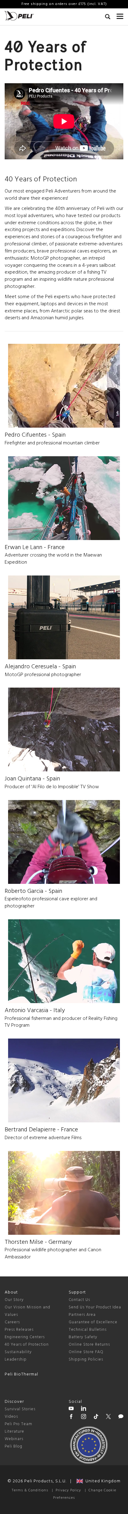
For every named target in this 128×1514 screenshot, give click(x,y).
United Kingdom (102, 1481)
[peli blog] (120, 1417)
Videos (11, 1416)
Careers (12, 1322)
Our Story (14, 1300)
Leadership (16, 1359)
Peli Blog (13, 1446)
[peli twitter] (108, 1417)
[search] (107, 18)
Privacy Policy (68, 1490)
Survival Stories (20, 1409)
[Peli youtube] (71, 1409)
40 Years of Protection (27, 1344)
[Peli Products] (71, 1417)
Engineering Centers (25, 1337)
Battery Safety (83, 1337)
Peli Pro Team (18, 1424)
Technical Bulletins (88, 1329)
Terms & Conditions (30, 1490)
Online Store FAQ (86, 1352)
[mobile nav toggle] (120, 15)
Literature (14, 1431)
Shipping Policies (86, 1359)
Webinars (14, 1439)
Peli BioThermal (21, 1374)
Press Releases (19, 1329)
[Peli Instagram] (83, 1417)
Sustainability (18, 1352)
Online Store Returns (89, 1344)
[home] (19, 15)
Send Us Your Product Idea (95, 1307)
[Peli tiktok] (96, 1417)
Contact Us (79, 1300)
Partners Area (82, 1315)
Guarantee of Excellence (93, 1322)
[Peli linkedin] (83, 1409)
